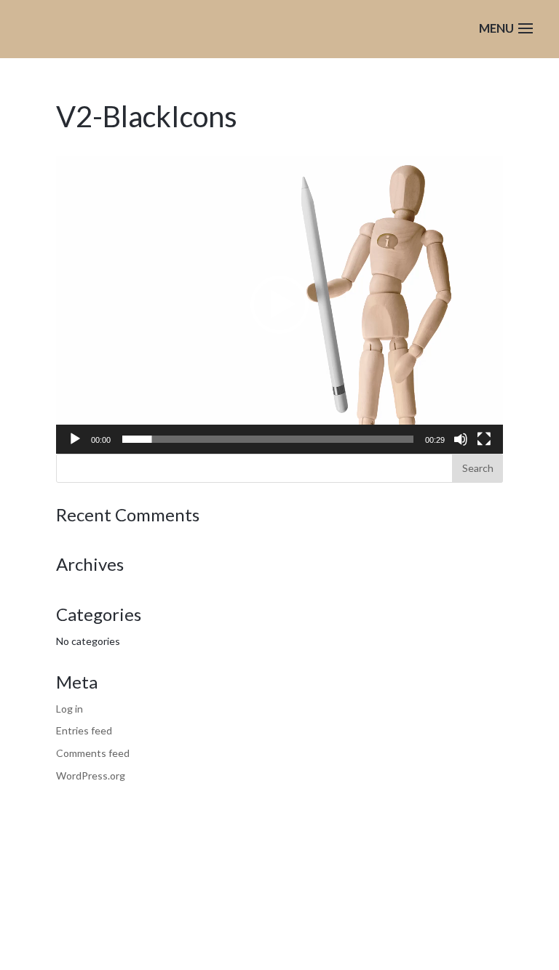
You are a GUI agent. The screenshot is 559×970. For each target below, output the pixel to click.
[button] (279, 305)
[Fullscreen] (484, 439)
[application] (279, 305)
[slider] (267, 439)
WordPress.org (90, 775)
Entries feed (84, 730)
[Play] (75, 439)
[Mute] (460, 439)
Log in (69, 708)
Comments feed (93, 753)
